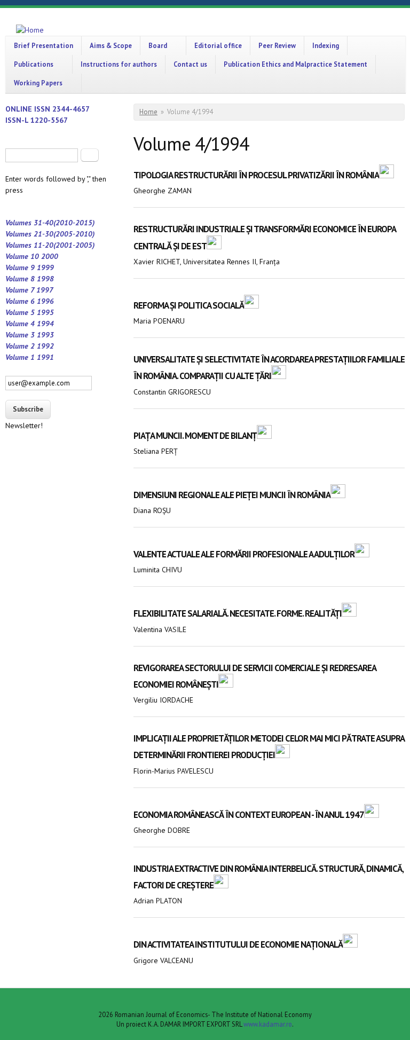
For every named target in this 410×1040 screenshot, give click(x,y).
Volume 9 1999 (29, 267)
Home (148, 111)
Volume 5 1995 (29, 312)
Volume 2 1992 (29, 346)
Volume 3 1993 (29, 335)
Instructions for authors (119, 64)
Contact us (190, 64)
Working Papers (38, 82)
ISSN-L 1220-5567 (36, 120)
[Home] (29, 30)
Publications (33, 64)
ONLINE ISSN (28, 109)
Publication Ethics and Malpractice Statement (295, 64)
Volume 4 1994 (29, 323)
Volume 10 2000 (31, 256)
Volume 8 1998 (29, 278)
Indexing (325, 45)
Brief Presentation (43, 45)
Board (157, 45)
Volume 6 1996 (29, 301)
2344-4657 (71, 109)
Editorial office (218, 45)
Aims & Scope (111, 45)
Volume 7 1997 (29, 290)
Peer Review (277, 45)
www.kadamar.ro (267, 1024)
